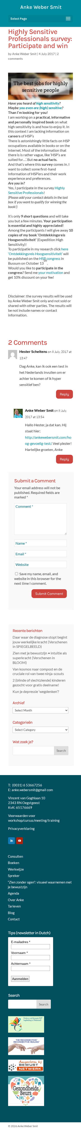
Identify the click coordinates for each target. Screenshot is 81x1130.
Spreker (14, 876)
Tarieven (14, 906)
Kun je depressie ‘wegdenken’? (36, 691)
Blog (11, 913)
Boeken (13, 863)
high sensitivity (47, 103)
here (64, 249)
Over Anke (16, 900)
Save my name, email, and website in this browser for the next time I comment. (37, 578)
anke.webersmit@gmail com (32, 790)
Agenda (13, 893)
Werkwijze (16, 869)
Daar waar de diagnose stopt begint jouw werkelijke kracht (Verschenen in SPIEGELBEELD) (40, 642)
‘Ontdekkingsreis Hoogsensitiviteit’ (35, 253)
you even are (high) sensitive (40, 107)
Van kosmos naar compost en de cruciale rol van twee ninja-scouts (38, 671)
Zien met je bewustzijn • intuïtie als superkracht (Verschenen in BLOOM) (40, 658)
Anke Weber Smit (24, 54)
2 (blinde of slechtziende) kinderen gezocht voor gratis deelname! (39, 682)
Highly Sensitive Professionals (36, 190)
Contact (14, 919)
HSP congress (49, 258)
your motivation (50, 272)
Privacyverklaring (21, 828)
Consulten (15, 856)
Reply (64, 394)
